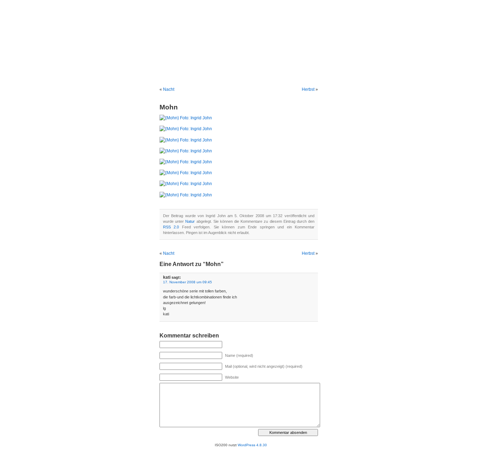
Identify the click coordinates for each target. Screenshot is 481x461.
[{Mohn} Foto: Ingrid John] (186, 117)
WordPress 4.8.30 (252, 445)
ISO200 (240, 42)
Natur (190, 221)
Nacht (168, 89)
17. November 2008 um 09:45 (187, 282)
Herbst (308, 89)
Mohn (169, 107)
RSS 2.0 (171, 227)
